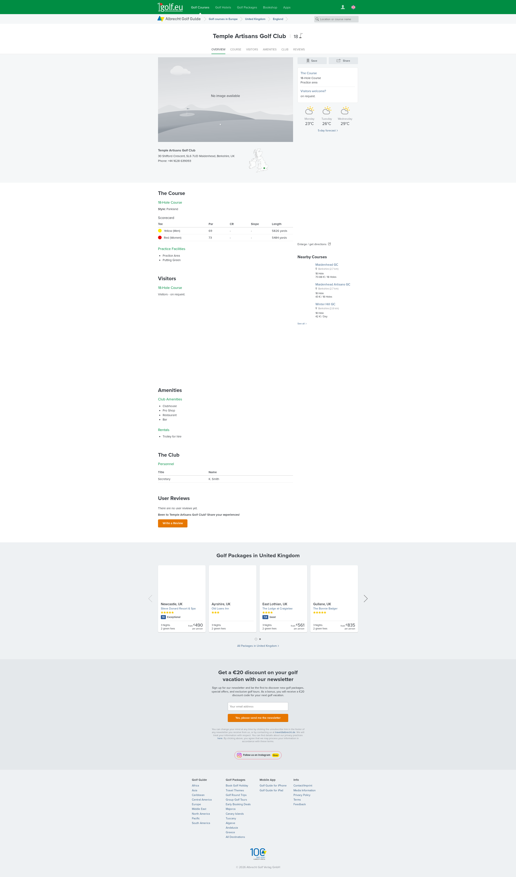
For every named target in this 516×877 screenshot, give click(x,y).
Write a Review (173, 523)
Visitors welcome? (313, 91)
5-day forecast (327, 130)
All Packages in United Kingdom (257, 646)
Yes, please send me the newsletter (258, 718)
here (220, 738)
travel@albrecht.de (285, 732)
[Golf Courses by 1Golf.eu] (170, 7)
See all (301, 323)
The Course (309, 73)
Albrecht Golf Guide (183, 18)
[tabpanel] (258, 600)
